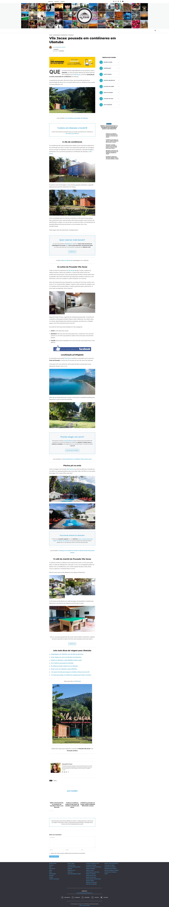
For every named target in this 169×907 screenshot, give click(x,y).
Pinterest (87, 897)
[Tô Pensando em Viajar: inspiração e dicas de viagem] (84, 15)
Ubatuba (55, 780)
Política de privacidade (84, 905)
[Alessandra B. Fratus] (51, 47)
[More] (73, 783)
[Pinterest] (116, 1)
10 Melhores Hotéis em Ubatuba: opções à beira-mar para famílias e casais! (112, 157)
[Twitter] (118, 1)
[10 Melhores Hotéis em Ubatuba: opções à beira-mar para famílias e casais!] (101, 158)
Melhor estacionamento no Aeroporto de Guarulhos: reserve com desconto (109, 127)
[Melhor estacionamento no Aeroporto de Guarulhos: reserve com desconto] (56, 797)
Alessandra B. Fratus (59, 47)
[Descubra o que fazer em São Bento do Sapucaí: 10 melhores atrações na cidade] (101, 152)
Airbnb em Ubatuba (76, 535)
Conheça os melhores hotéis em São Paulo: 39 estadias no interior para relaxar (112, 135)
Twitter (97, 897)
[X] (68, 771)
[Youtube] (123, 1)
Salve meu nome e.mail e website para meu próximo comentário (68, 853)
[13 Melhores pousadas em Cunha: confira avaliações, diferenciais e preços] (87, 797)
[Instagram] (114, 1)
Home (50, 35)
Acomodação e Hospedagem (60, 35)
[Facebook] (120, 1)
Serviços (109, 123)
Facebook (77, 897)
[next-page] (52, 811)
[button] (155, 30)
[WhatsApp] (70, 783)
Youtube (105, 897)
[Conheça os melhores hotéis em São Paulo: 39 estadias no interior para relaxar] (72, 797)
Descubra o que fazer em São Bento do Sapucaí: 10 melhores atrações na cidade (112, 152)
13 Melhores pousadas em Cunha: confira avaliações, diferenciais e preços (87, 804)
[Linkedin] (64, 771)
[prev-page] (50, 811)
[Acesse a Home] (61, 30)
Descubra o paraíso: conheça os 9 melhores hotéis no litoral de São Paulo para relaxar (111, 146)
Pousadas (71, 35)
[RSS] (66, 771)
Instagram (67, 897)
